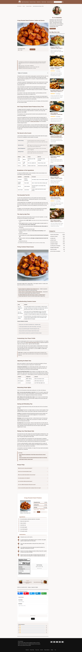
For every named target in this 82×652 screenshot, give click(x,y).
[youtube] (57, 642)
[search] (63, 2)
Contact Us (27, 649)
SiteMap (52, 649)
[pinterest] (60, 642)
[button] (36, 566)
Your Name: (20, 599)
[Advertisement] (32, 13)
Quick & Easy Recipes (55, 234)
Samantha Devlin (22, 48)
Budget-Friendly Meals (55, 247)
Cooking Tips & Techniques (55, 245)
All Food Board (19, 6)
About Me (41, 649)
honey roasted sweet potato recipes (32, 342)
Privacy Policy (32, 649)
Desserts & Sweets (54, 236)
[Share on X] (32, 593)
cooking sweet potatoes (34, 121)
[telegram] (62, 642)
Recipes (24, 6)
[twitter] (51, 642)
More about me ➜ (52, 28)
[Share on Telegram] (38, 593)
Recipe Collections (46, 649)
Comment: (20, 603)
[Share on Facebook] (20, 593)
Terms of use (37, 649)
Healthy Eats (53, 238)
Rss (55, 649)
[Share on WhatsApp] (44, 593)
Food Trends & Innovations (55, 251)
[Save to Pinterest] (26, 593)
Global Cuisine (53, 240)
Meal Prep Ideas (54, 249)
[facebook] (54, 642)
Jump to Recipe (32, 49)
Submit (33, 618)
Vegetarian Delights (34, 587)
